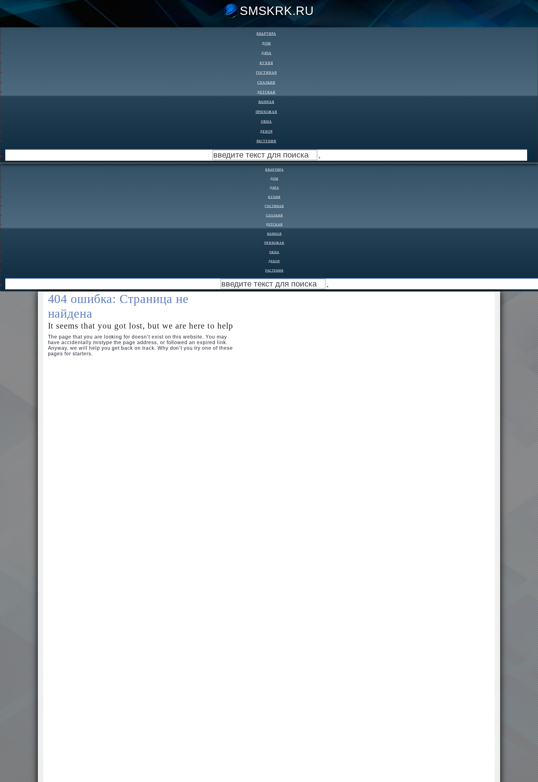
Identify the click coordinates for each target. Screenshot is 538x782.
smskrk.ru (277, 10)
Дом (266, 43)
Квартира (266, 34)
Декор (266, 131)
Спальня (266, 82)
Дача (266, 53)
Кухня (266, 63)
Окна (266, 121)
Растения (266, 141)
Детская (266, 92)
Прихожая (266, 112)
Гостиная (266, 72)
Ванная (266, 102)
